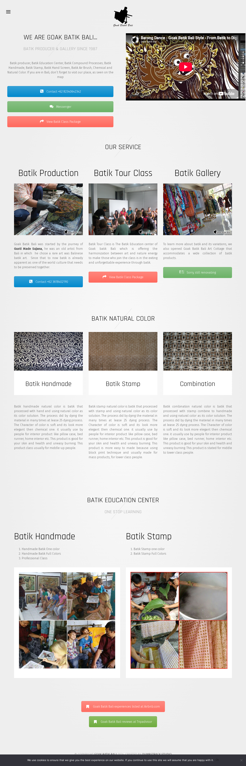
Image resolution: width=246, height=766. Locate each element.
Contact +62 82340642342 (63, 91)
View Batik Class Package (63, 122)
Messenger (63, 107)
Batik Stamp (149, 537)
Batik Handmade (44, 537)
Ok (217, 759)
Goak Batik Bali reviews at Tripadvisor (126, 722)
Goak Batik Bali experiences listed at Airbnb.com (126, 706)
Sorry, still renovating (201, 272)
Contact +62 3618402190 (51, 282)
